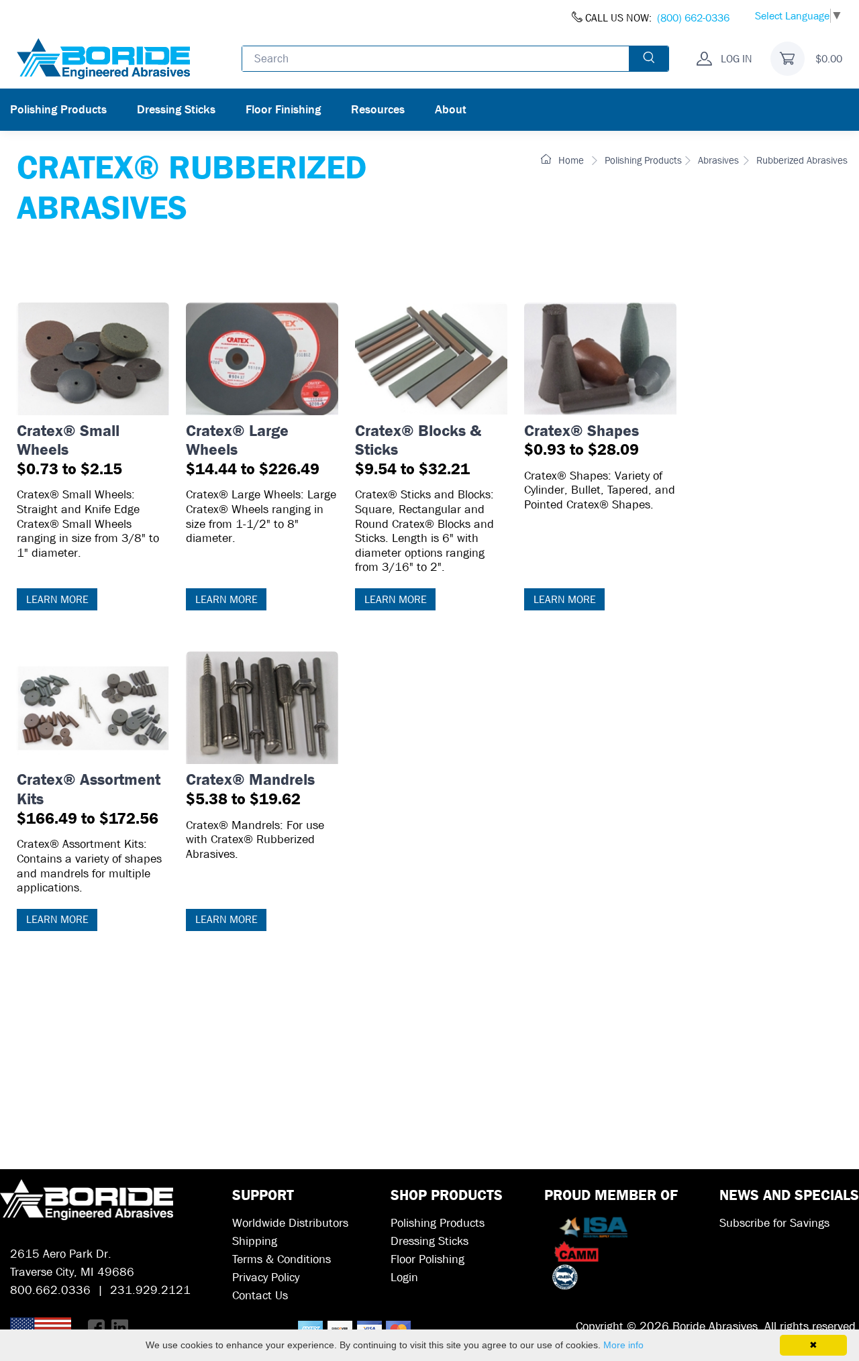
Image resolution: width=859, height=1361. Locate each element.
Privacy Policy (265, 1277)
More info (623, 1345)
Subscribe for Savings (774, 1223)
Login (404, 1277)
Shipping (254, 1241)
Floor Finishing (283, 109)
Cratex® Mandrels (250, 789)
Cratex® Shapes (581, 440)
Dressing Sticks (176, 109)
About (450, 109)
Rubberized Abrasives (802, 160)
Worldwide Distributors (290, 1223)
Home (570, 160)
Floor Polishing (427, 1259)
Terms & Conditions (281, 1259)
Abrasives (718, 160)
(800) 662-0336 (693, 18)
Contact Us (260, 1295)
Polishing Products (58, 109)
